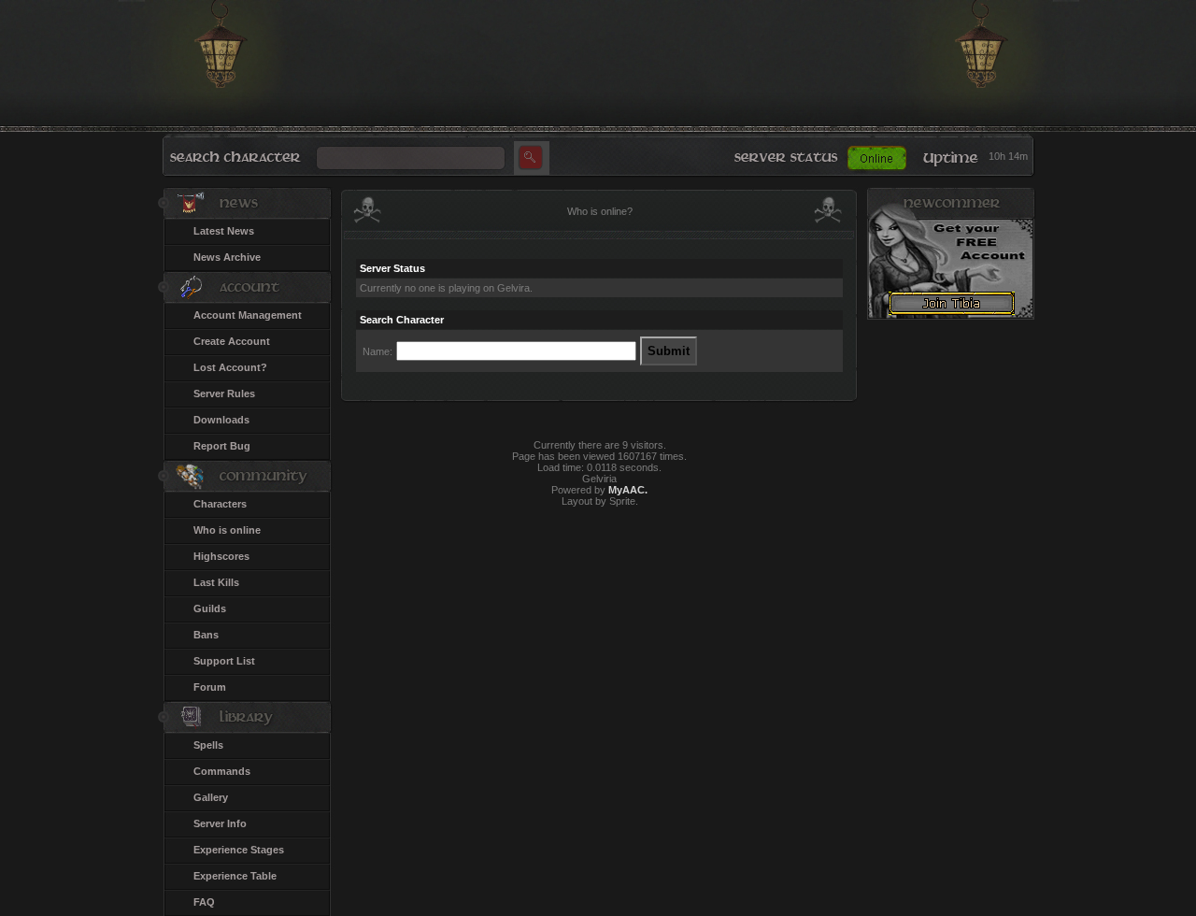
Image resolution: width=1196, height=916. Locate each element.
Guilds (209, 608)
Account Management (247, 315)
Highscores (221, 556)
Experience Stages (238, 849)
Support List (224, 660)
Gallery (210, 797)
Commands (221, 771)
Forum (209, 687)
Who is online (227, 530)
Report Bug (221, 445)
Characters (220, 503)
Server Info (220, 823)
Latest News (223, 230)
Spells (208, 745)
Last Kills (216, 582)
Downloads (221, 419)
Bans (206, 634)
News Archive (227, 257)
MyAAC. (628, 489)
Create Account (231, 341)
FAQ (204, 902)
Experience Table (235, 875)
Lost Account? (230, 367)
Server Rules (224, 393)
